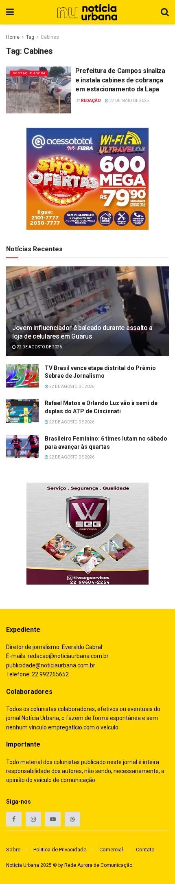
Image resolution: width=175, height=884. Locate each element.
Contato (145, 849)
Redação (91, 100)
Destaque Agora (29, 73)
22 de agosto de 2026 (39, 347)
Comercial (111, 849)
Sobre (13, 849)
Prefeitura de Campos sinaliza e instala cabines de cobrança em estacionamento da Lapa (120, 80)
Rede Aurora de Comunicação (98, 865)
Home (13, 37)
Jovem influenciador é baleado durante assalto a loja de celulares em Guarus (82, 332)
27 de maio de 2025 (129, 100)
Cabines (50, 37)
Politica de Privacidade (59, 849)
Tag (30, 37)
